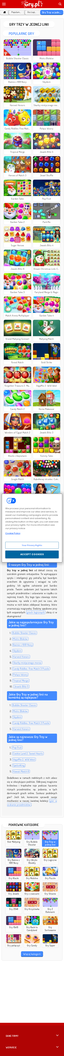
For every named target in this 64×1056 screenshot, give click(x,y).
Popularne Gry (16, 12)
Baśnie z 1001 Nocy (22, 644)
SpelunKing (19, 765)
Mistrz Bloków (20, 638)
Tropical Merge (21, 680)
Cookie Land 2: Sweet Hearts (28, 753)
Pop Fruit (17, 747)
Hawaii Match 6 (21, 771)
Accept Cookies (32, 554)
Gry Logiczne (32, 12)
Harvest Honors (21, 656)
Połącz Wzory (20, 674)
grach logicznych (36, 612)
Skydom (17, 650)
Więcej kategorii (32, 954)
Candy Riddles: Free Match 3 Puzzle (31, 668)
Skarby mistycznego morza (27, 662)
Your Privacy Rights (32, 545)
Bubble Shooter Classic (24, 633)
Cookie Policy (12, 533)
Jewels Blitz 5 (21, 686)
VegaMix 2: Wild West (24, 759)
